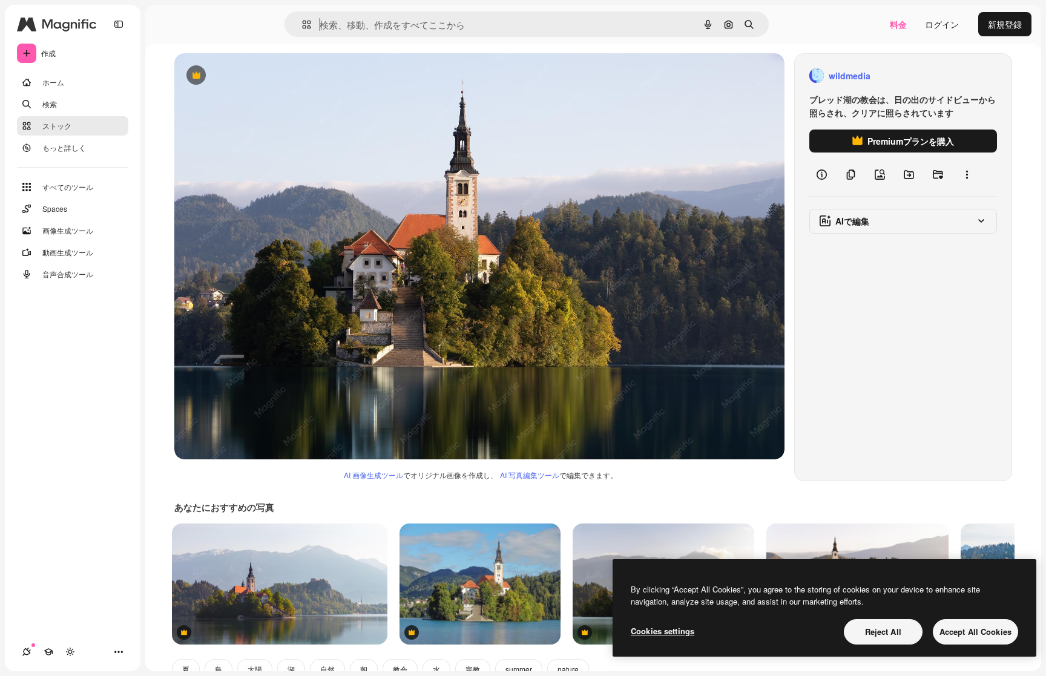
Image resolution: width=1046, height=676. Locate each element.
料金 (898, 24)
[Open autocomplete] (301, 24)
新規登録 (1005, 24)
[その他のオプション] (967, 174)
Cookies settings (662, 631)
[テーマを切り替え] (70, 651)
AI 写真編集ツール (529, 475)
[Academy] (48, 651)
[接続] (26, 651)
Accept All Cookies (975, 631)
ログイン (942, 24)
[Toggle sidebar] (118, 24)
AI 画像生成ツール (373, 475)
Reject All (883, 631)
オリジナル (257, 76)
